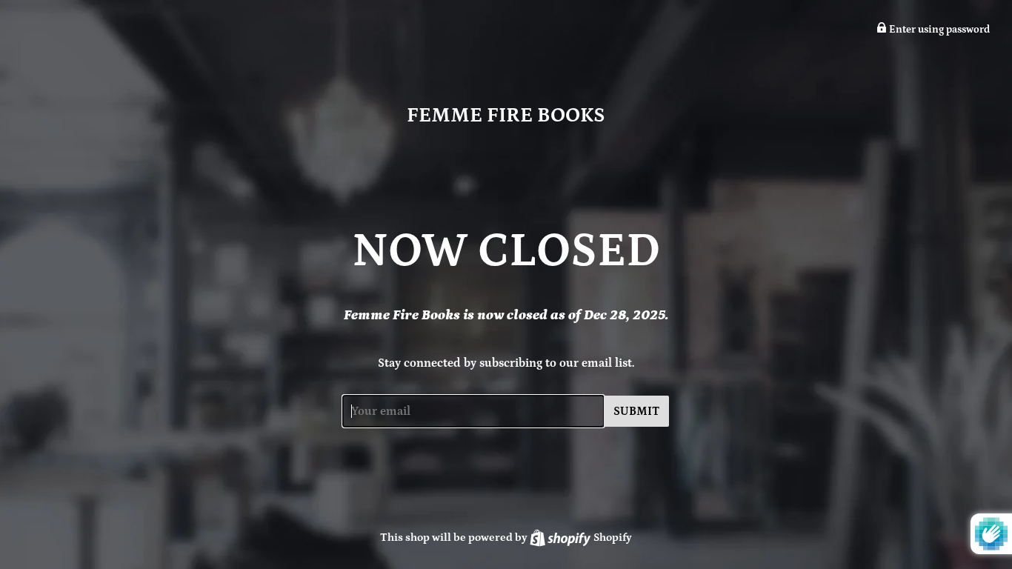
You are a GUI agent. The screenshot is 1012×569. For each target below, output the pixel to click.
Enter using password (938, 30)
